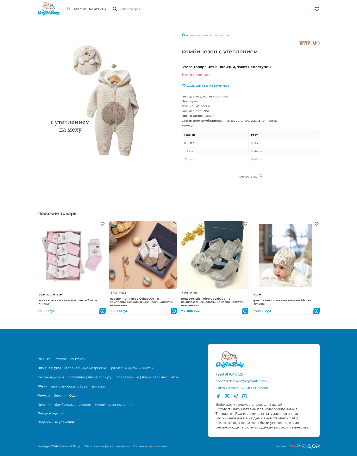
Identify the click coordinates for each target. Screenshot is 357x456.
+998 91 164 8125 (229, 374)
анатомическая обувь (69, 386)
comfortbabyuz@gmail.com (240, 381)
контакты (77, 359)
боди (73, 395)
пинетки (98, 386)
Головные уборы (50, 377)
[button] (76, 9)
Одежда (43, 395)
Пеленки (44, 405)
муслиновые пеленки (113, 405)
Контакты (97, 9)
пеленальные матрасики (86, 368)
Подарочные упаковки (55, 422)
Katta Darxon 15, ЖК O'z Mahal (241, 388)
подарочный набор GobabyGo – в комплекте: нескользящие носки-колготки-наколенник (142, 302)
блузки (60, 395)
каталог (60, 359)
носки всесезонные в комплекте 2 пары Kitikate (68, 302)
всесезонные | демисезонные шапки (148, 377)
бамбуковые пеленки (73, 405)
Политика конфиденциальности (107, 446)
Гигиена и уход (49, 368)
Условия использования (150, 446)
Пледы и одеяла (50, 413)
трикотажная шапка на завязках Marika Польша (282, 302)
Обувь (42, 386)
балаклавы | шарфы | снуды (90, 377)
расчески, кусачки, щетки (132, 368)
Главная (43, 359)
